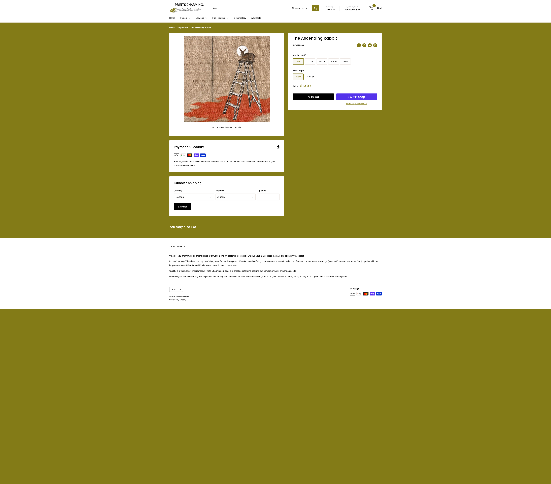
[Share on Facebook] (359, 45)
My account (351, 9)
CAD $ (173, 289)
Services (200, 18)
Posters (183, 18)
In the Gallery (240, 18)
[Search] (315, 8)
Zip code (261, 190)
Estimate (182, 206)
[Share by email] (375, 45)
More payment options (356, 103)
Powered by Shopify (177, 300)
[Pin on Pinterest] (364, 45)
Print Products (218, 18)
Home (172, 18)
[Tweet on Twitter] (370, 45)
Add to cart (313, 97)
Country (178, 190)
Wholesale (256, 18)
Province (220, 190)
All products (182, 27)
